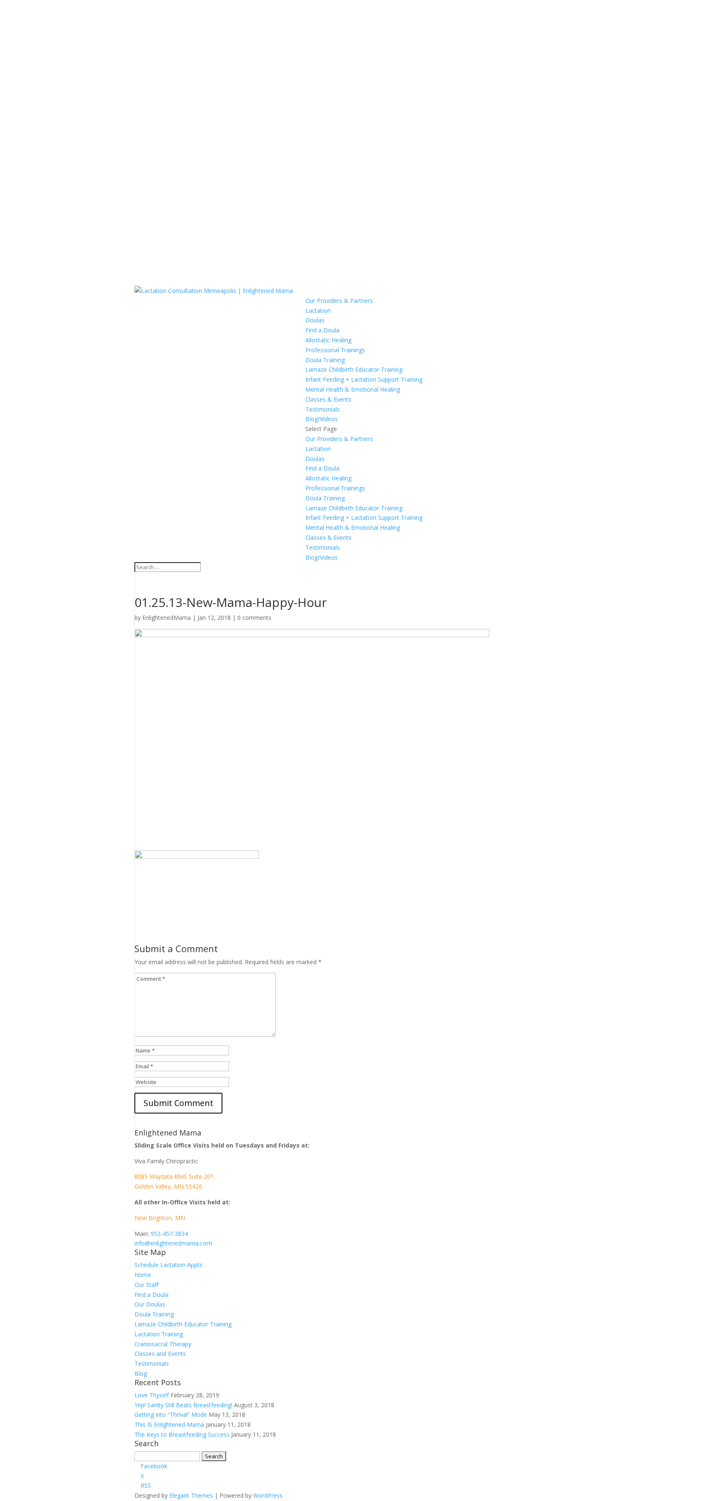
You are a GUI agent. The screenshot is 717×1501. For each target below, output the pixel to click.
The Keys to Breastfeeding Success (181, 1434)
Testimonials (322, 409)
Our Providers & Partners (339, 301)
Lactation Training (158, 1334)
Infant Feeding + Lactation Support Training (363, 379)
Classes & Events (328, 399)
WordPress (268, 1495)
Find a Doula (322, 330)
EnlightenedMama (166, 617)
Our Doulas (149, 1304)
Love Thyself (151, 1395)
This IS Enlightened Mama (169, 1424)
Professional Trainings (335, 350)
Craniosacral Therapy (162, 1344)
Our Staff (146, 1285)
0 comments (254, 617)
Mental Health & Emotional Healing (352, 389)
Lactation (318, 310)
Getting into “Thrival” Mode (170, 1414)
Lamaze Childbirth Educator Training (353, 369)
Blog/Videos (321, 419)
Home (142, 1275)
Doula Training (325, 360)
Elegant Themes (191, 1495)
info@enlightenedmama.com (173, 1243)
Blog (140, 1373)
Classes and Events (160, 1353)
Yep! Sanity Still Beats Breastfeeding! (183, 1405)
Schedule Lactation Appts (168, 1265)
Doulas (314, 320)
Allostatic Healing (328, 340)
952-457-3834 (169, 1234)
